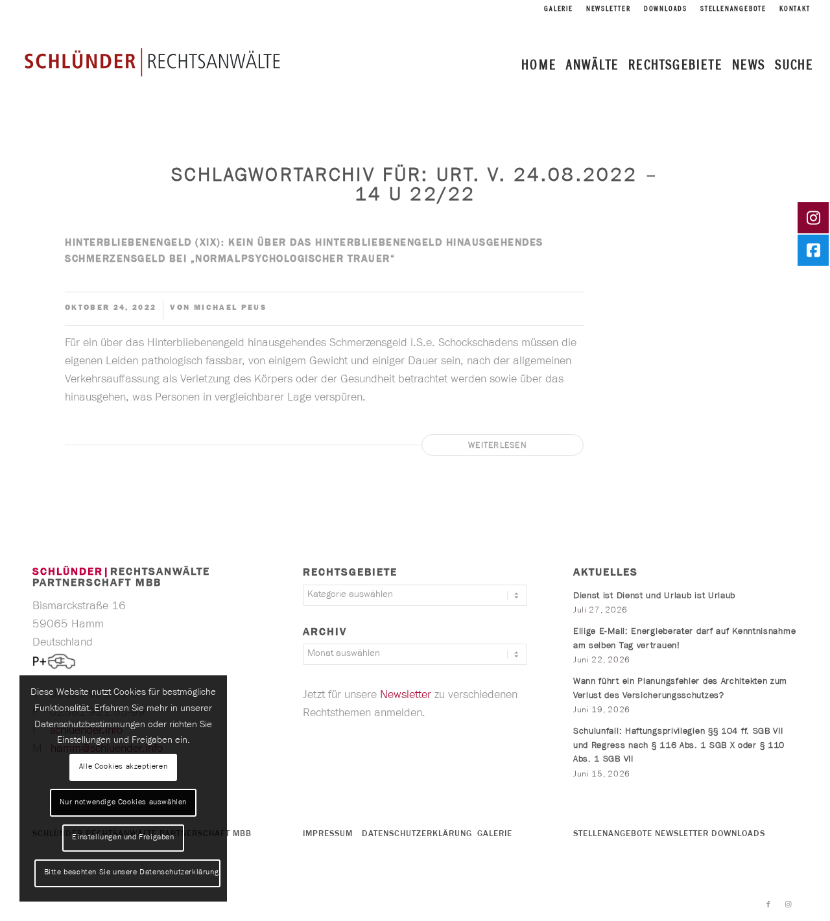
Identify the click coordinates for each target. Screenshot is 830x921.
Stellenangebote (733, 10)
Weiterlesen (497, 446)
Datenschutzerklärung (417, 834)
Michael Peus (230, 308)
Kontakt (795, 10)
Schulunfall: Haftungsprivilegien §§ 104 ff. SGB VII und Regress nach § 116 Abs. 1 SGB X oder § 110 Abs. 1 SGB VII (679, 746)
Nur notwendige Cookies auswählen (123, 803)
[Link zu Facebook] (768, 905)
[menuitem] (559, 10)
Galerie (558, 10)
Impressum (328, 834)
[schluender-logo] (152, 62)
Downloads (665, 10)
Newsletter (608, 10)
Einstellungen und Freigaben (123, 838)
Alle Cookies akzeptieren (123, 767)
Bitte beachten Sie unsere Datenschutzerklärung (131, 873)
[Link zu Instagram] (788, 905)
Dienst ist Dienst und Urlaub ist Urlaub (654, 596)
